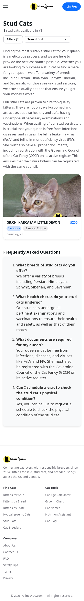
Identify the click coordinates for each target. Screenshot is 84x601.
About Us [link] (9, 545)
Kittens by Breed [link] (14, 501)
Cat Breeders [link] (12, 527)
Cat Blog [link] (51, 521)
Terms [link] (7, 571)
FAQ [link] (6, 558)
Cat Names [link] (52, 508)
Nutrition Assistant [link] (58, 514)
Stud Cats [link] (9, 521)
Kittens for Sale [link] (13, 495)
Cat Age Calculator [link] (58, 495)
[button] (42, 207)
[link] (41, 6)
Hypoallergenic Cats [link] (17, 514)
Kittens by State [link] (14, 508)
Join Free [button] (71, 6)
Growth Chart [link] (54, 501)
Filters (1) (13, 39)
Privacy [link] (8, 578)
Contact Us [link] (10, 552)
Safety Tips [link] (10, 565)
